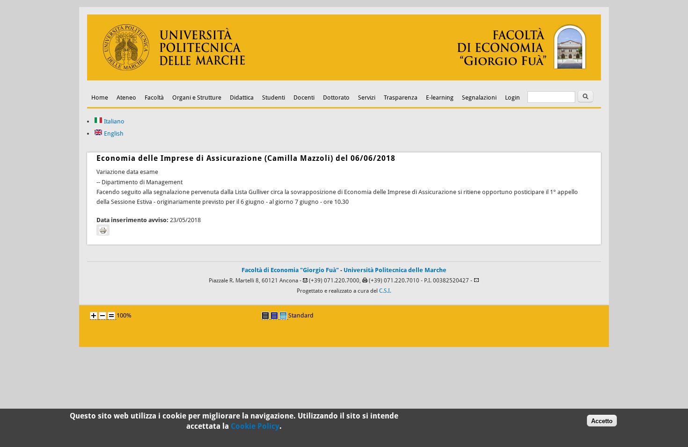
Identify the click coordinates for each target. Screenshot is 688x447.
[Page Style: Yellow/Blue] (274, 315)
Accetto (602, 420)
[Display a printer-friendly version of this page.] (103, 230)
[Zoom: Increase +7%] (93, 315)
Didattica (242, 97)
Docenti (304, 97)
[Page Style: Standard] (283, 315)
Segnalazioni (479, 97)
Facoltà (154, 97)
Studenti (273, 97)
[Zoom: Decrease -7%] (102, 315)
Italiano (113, 121)
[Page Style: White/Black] (265, 315)
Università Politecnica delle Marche (395, 270)
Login (512, 97)
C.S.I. (385, 291)
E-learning (440, 97)
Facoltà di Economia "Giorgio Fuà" (290, 270)
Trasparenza (400, 97)
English (113, 133)
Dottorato (336, 97)
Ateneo (126, 97)
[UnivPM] (344, 78)
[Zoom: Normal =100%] (111, 315)
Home (99, 97)
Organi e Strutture (196, 97)
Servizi (366, 97)
